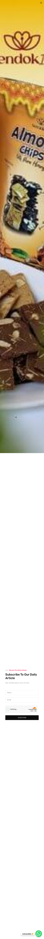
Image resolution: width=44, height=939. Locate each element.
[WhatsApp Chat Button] (38, 933)
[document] (22, 469)
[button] (41, 3)
